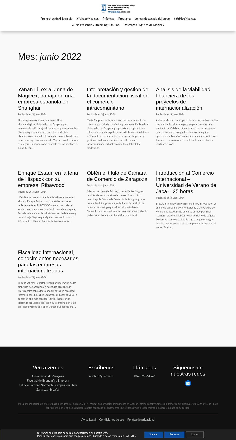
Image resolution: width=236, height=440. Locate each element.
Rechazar (174, 434)
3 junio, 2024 (39, 114)
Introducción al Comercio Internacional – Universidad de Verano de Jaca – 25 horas (186, 182)
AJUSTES (131, 436)
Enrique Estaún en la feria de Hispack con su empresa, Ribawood (48, 179)
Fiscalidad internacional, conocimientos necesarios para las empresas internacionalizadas (48, 261)
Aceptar (153, 434)
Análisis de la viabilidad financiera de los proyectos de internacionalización (183, 99)
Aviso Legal (88, 419)
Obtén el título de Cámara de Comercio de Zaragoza (117, 176)
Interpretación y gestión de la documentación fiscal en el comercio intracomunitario (118, 99)
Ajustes (195, 434)
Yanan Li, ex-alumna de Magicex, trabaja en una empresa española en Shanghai (46, 99)
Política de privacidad (141, 419)
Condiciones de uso (111, 419)
